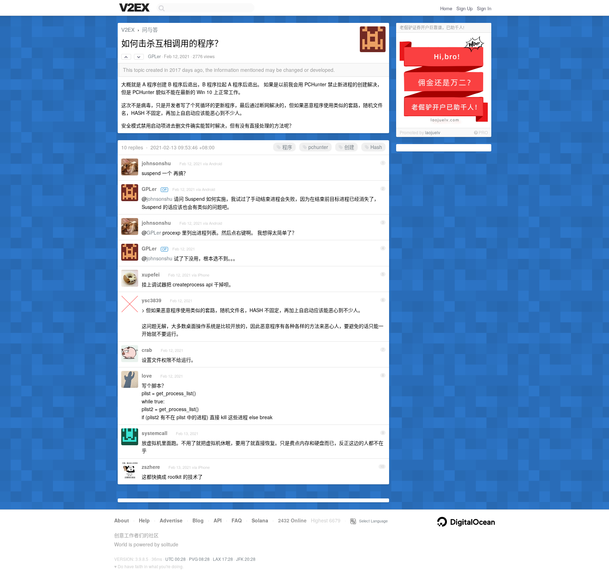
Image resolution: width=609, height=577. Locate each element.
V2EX (128, 29)
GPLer (154, 56)
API (218, 520)
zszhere (151, 466)
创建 (348, 146)
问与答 (150, 29)
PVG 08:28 (199, 559)
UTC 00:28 (175, 559)
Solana (260, 520)
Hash (375, 146)
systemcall (154, 432)
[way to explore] (135, 8)
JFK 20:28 (246, 559)
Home (446, 8)
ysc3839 (151, 300)
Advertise (171, 520)
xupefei (151, 274)
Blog (198, 520)
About (121, 520)
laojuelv (432, 132)
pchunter (317, 146)
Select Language (372, 520)
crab (147, 349)
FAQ (237, 520)
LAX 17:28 (223, 559)
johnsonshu (156, 163)
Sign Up (464, 8)
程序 (286, 146)
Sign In (484, 8)
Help (144, 520)
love (147, 375)
